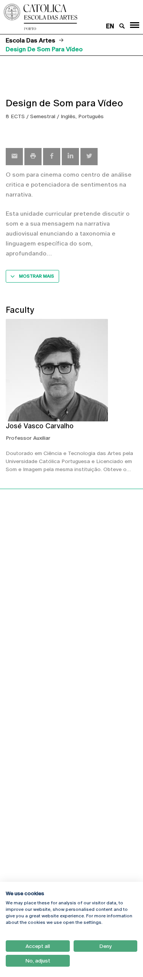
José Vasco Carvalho (40, 426)
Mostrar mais (36, 276)
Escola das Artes (30, 40)
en (110, 26)
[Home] (59, 17)
